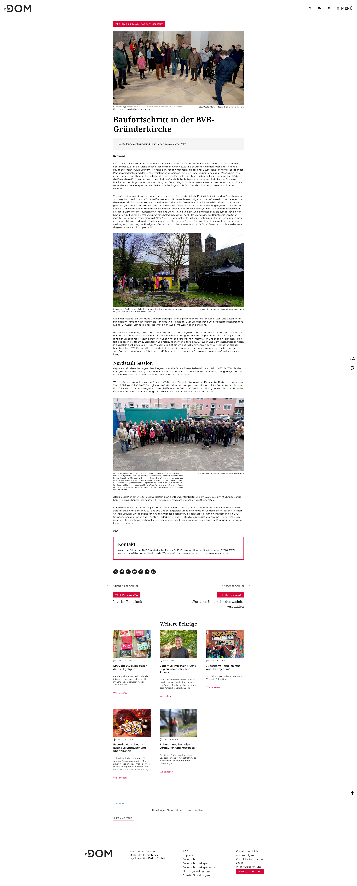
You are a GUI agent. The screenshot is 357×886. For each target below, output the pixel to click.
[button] (115, 571)
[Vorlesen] (352, 367)
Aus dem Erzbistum (152, 24)
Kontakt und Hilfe (247, 851)
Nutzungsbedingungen (197, 871)
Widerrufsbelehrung (248, 866)
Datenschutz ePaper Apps (199, 867)
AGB (185, 851)
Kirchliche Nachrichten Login (250, 861)
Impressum (190, 855)
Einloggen (119, 803)
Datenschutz (191, 859)
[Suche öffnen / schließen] (310, 8)
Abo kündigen (245, 855)
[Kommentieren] (319, 9)
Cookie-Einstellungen (196, 875)
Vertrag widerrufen (249, 871)
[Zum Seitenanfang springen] (352, 793)
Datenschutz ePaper (195, 863)
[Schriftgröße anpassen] (352, 358)
